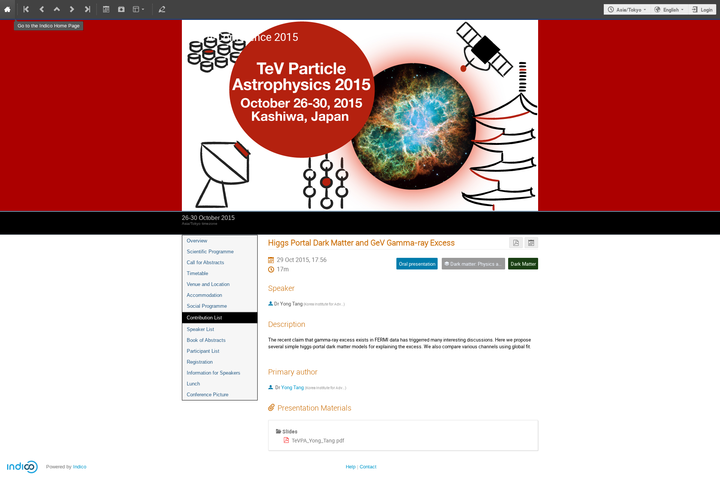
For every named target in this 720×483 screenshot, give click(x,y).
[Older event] (42, 9)
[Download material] (121, 9)
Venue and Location (208, 284)
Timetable (197, 273)
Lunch (193, 384)
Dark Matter (523, 263)
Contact (368, 466)
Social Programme (207, 306)
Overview (197, 241)
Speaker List (200, 329)
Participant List (203, 351)
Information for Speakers (213, 373)
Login (706, 9)
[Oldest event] (27, 9)
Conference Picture (207, 394)
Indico (79, 466)
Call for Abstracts (205, 262)
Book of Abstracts (206, 340)
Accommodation (204, 295)
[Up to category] (57, 9)
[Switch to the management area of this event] (162, 9)
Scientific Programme (210, 251)
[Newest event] (86, 9)
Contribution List (204, 317)
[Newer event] (72, 9)
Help (351, 466)
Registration (200, 362)
